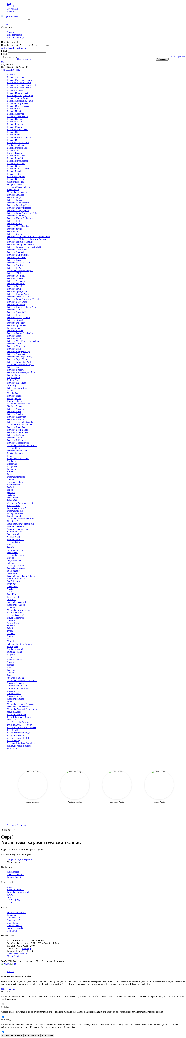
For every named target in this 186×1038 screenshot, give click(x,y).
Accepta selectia (32, 1035)
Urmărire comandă (9, 45)
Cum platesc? (13, 923)
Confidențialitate (14, 925)
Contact (10, 887)
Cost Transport (13, 917)
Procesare (15, 69)
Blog (9, 3)
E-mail (4, 50)
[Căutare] (29, 19)
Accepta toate (47, 1035)
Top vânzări (12, 9)
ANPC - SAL (13, 900)
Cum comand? (13, 920)
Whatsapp (26, 948)
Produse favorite (14, 877)
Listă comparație (14, 35)
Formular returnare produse (19, 892)
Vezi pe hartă (13, 956)
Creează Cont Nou (15, 874)
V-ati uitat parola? (177, 56)
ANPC (10, 895)
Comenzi (11, 32)
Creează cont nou (25, 59)
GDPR (10, 902)
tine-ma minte (10, 57)
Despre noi (12, 915)
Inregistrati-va (19, 48)
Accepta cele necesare (12, 1035)
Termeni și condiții (15, 928)
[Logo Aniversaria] (10, 16)
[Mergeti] (47, 45)
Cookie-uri (12, 930)
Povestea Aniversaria (16, 912)
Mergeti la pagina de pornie (19, 859)
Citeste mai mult (8, 989)
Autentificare (7, 48)
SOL (9, 897)
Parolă (4, 54)
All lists (10, 971)
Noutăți (10, 6)
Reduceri (11, 11)
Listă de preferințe (15, 37)
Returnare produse (15, 889)
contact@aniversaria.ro (17, 953)
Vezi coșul (6, 69)
